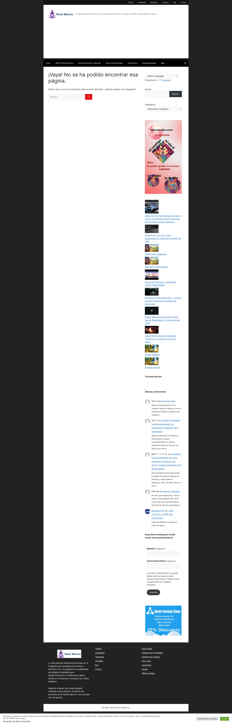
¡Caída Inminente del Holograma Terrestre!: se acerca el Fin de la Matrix (160, 339)
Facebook (142, 2)
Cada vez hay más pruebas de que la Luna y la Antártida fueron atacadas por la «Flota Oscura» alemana (163, 219)
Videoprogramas (149, 63)
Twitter (130, 2)
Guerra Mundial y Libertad (89, 63)
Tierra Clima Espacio (114, 63)
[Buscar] (88, 97)
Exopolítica (132, 63)
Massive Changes (171, 491)
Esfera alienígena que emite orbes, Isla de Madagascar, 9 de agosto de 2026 (162, 320)
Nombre (156, 548)
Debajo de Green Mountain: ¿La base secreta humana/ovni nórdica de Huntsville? (163, 301)
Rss (174, 2)
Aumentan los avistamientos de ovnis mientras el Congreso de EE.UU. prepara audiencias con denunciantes (166, 461)
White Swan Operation (156, 254)
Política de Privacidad (152, 653)
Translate (166, 80)
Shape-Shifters (152, 354)
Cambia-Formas (152, 367)
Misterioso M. (158, 511)
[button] (185, 63)
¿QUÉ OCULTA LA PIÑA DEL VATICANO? (163, 514)
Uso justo (146, 661)
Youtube (165, 2)
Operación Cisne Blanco (156, 267)
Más (162, 63)
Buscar (148, 89)
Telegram (153, 2)
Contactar (146, 665)
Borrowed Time (168, 401)
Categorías (150, 104)
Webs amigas (148, 673)
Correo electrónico (161, 561)
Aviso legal (147, 648)
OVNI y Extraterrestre (64, 63)
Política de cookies (151, 657)
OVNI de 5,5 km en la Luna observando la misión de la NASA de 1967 (163, 238)
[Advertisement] (116, 41)
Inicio (48, 63)
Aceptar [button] (225, 719)
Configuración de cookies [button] (207, 719)
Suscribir (153, 592)
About (145, 669)
